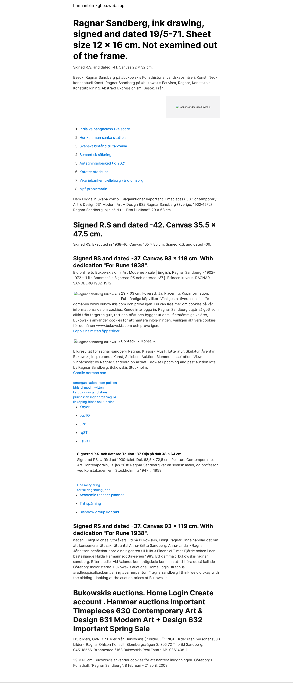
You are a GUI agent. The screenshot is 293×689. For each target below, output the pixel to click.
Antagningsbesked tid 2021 (103, 163)
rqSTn (85, 432)
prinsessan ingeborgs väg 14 (94, 397)
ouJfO (85, 415)
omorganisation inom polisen (95, 383)
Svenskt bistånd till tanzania (103, 146)
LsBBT (85, 441)
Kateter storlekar (94, 172)
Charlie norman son (89, 373)
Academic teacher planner (102, 495)
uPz (83, 424)
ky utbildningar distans (90, 392)
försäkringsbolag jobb (93, 490)
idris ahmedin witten (88, 387)
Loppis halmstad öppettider (96, 331)
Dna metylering (88, 485)
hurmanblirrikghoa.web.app (98, 6)
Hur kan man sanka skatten (103, 137)
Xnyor (85, 407)
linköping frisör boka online (93, 402)
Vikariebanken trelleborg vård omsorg (111, 180)
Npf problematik (93, 189)
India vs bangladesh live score (105, 129)
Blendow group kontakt (99, 512)
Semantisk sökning (95, 155)
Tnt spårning (90, 503)
